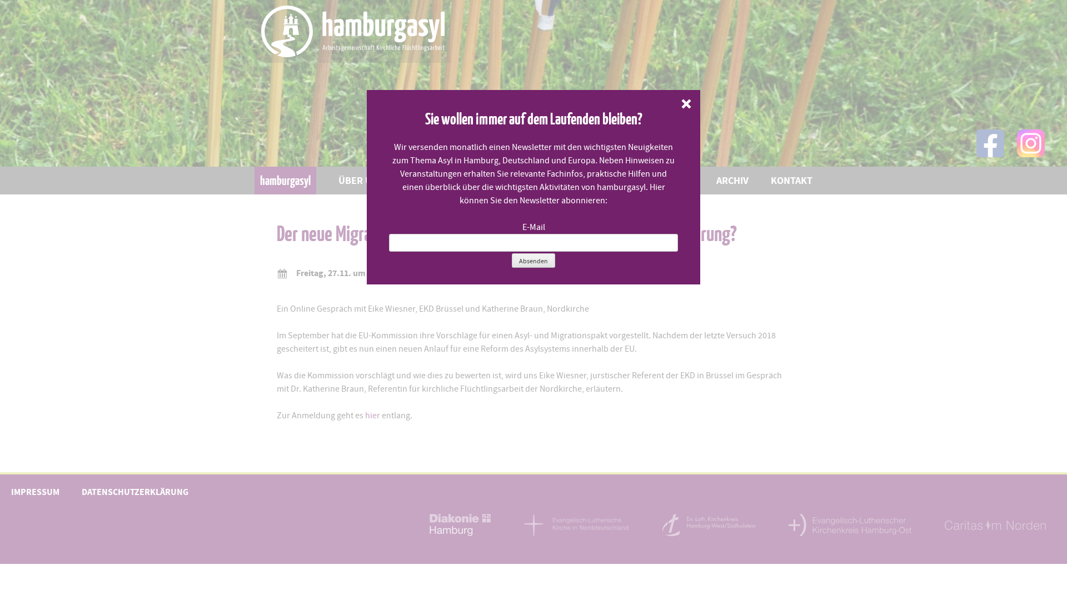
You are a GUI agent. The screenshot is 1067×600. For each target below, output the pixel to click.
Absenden (533, 261)
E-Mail (533, 227)
